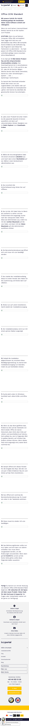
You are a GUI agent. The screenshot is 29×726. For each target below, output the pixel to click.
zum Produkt (5, 32)
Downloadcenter (5, 659)
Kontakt (3, 656)
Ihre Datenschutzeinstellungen (11, 722)
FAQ (2, 653)
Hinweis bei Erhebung (6, 724)
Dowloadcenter (21, 88)
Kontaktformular (14, 693)
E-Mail (14, 688)
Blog (2, 662)
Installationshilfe (8, 9)
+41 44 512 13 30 (7, 2)
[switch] (3, 724)
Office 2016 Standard (17, 588)
